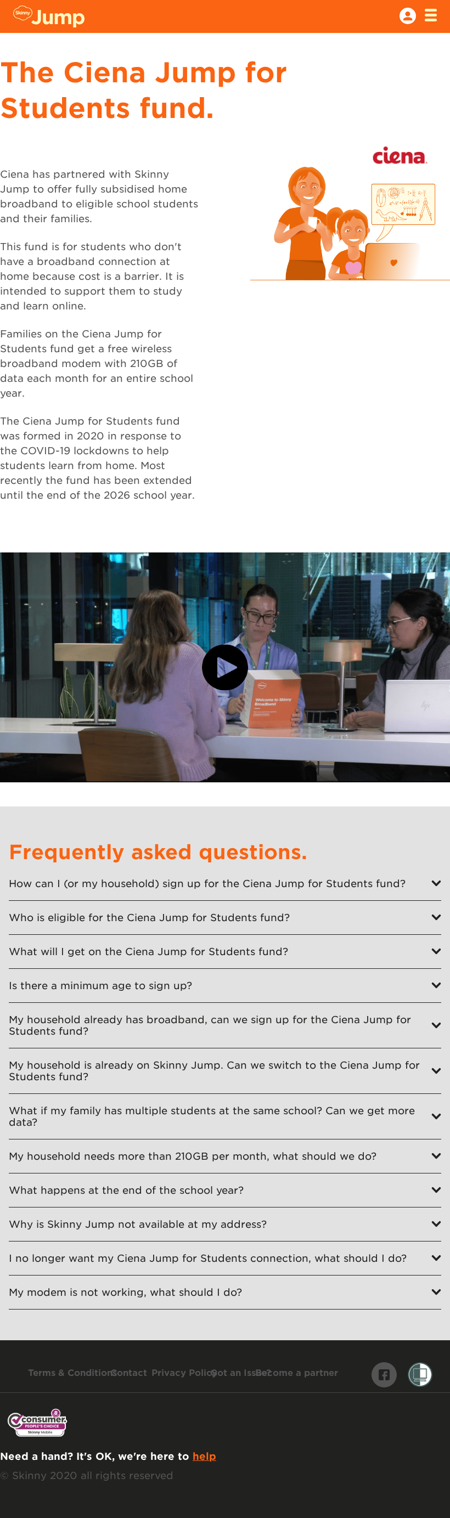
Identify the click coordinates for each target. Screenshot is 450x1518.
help (204, 1456)
